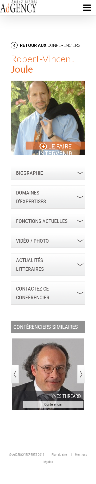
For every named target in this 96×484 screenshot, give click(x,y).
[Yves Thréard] (48, 374)
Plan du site (59, 454)
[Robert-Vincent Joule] (48, 118)
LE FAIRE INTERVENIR (55, 150)
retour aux (50, 45)
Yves (66, 396)
